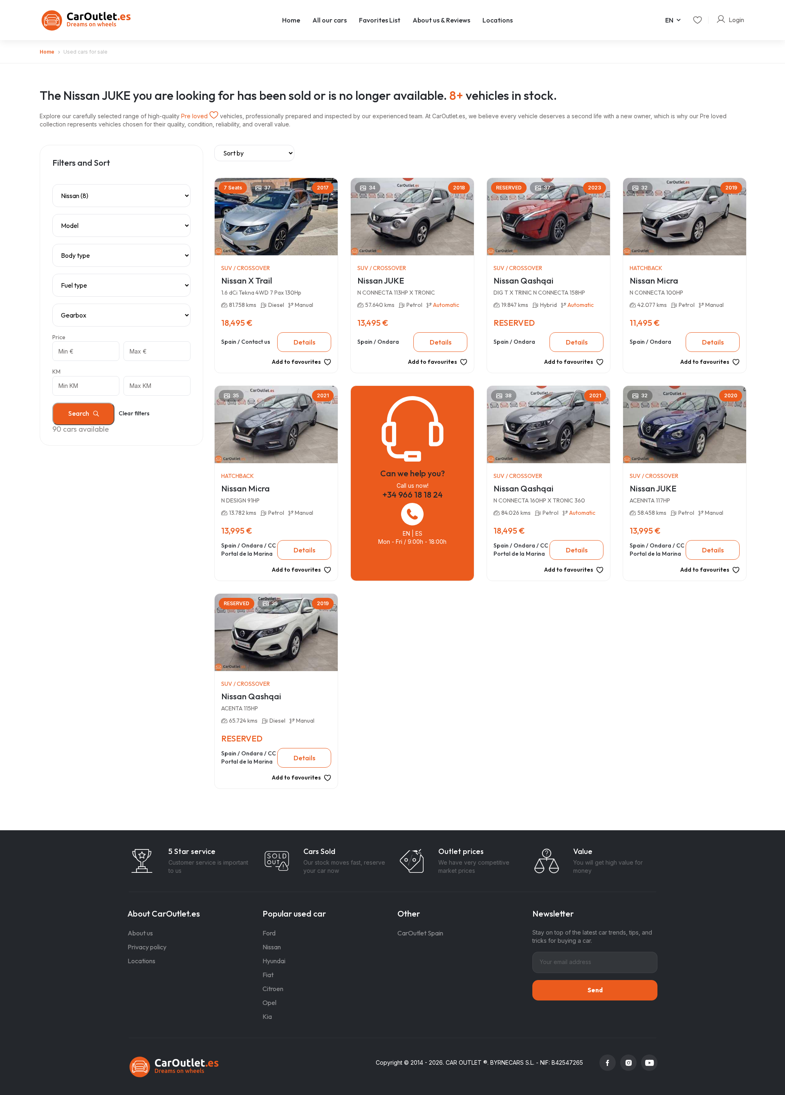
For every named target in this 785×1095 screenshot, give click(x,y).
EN (669, 20)
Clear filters (134, 413)
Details (304, 342)
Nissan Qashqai (523, 280)
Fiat (268, 975)
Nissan (271, 947)
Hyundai (273, 961)
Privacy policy (147, 947)
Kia (267, 1016)
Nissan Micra (654, 280)
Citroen (272, 989)
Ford (269, 933)
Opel (269, 1002)
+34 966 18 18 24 (412, 494)
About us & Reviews (441, 20)
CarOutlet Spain (420, 933)
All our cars (329, 20)
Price (58, 337)
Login (736, 20)
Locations (497, 20)
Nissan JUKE (380, 280)
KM (56, 371)
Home (291, 20)
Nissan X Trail (246, 280)
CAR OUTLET (464, 1062)
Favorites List (379, 20)
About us (140, 933)
